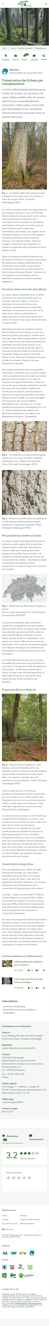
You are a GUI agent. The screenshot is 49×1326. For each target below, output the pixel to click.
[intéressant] (24, 1177)
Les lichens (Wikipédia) (14, 1007)
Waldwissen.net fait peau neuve (28, 1303)
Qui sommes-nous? (10, 1224)
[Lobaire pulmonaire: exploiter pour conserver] (7, 967)
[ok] (19, 1177)
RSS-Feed (8, 1230)
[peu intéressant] (13, 1177)
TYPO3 (17, 1237)
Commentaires (36, 1139)
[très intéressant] (29, 1177)
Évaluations (11, 1138)
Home (4, 1216)
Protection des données (30, 1220)
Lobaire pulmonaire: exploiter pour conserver (28, 963)
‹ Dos (4, 48)
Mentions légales (27, 1224)
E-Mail (5, 1077)
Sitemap (23, 1216)
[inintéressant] (8, 1177)
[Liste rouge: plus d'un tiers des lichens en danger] (7, 984)
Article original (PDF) (13, 1102)
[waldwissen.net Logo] (25, 4)
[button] (46, 4)
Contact (5, 1220)
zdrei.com (37, 1235)
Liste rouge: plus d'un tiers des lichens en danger (28, 980)
